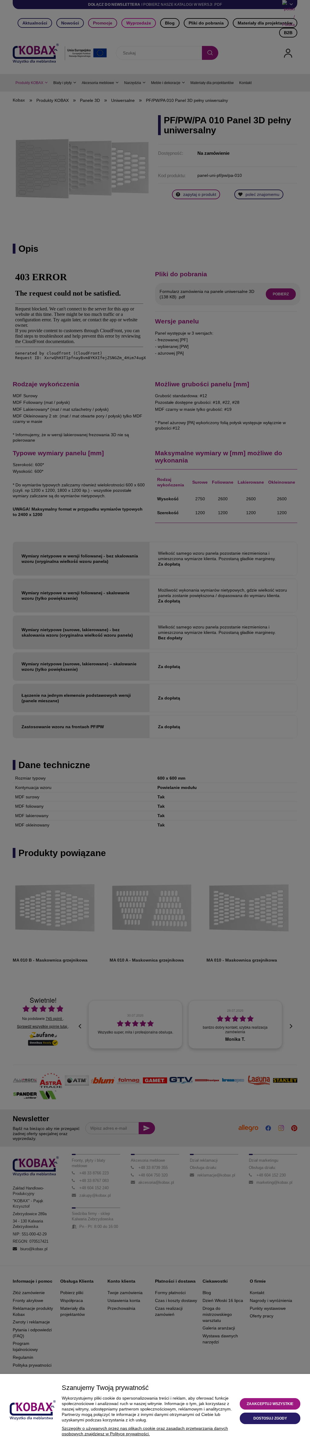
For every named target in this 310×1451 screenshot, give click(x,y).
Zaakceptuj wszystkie (270, 1404)
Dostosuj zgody (270, 1418)
